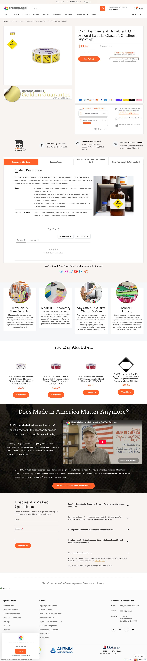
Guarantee (57, 14)
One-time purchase (90, 113)
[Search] (102, 8)
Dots (6, 14)
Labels (25, 14)
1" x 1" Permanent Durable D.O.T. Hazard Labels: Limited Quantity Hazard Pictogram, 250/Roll (21, 380)
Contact (95, 14)
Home (6, 21)
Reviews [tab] (20, 240)
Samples (46, 14)
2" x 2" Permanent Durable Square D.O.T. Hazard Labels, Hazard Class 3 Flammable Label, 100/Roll (56, 380)
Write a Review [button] (83, 236)
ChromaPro (68, 14)
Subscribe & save (90, 121)
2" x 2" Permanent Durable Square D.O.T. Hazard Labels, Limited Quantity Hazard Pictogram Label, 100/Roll (126, 377)
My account (114, 9)
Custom (36, 14)
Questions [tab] (32, 240)
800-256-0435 (137, 14)
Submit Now (23, 546)
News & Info (81, 14)
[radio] (81, 113)
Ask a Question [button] (66, 236)
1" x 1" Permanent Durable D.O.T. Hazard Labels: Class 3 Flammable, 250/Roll (91, 379)
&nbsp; (81, 109)
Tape (15, 14)
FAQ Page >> (100, 561)
